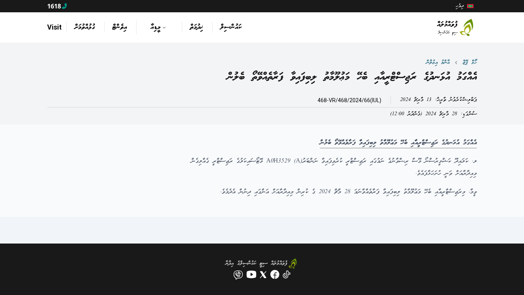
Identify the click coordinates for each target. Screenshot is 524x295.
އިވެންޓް (119, 27)
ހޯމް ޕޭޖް (470, 62)
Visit (54, 27)
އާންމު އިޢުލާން (438, 62)
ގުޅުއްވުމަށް (84, 27)
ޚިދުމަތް (196, 27)
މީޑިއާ (155, 27)
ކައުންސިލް (231, 27)
